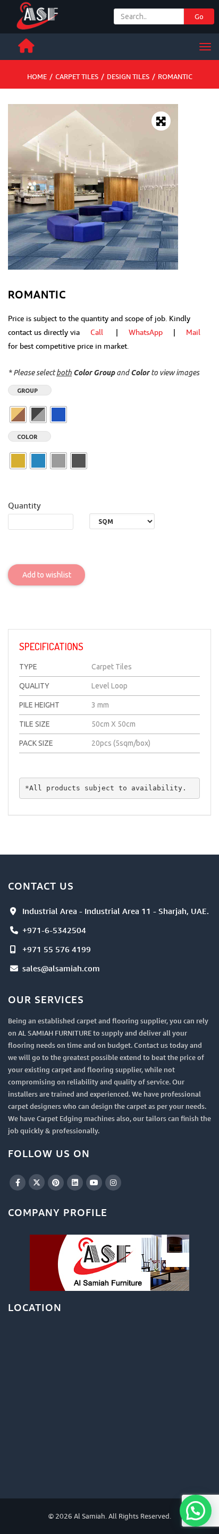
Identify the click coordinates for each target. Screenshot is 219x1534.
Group (27, 390)
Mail (193, 332)
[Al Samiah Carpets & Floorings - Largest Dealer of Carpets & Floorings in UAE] (39, 14)
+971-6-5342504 (54, 930)
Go (199, 16)
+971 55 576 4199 (56, 949)
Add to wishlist (46, 575)
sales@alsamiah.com (61, 968)
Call (96, 332)
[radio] (18, 415)
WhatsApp (146, 332)
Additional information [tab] (131, 619)
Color (27, 437)
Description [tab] (46, 619)
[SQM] (122, 521)
